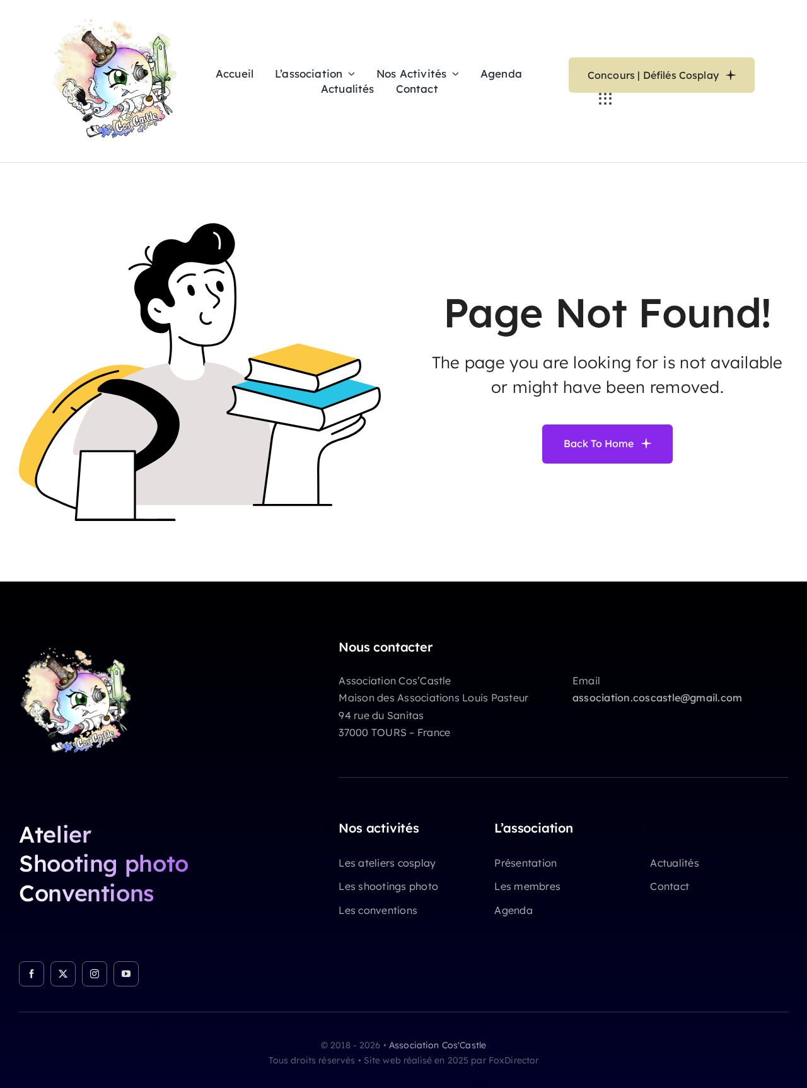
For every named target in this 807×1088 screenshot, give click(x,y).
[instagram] (94, 973)
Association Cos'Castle (437, 1045)
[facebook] (31, 973)
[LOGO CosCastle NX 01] (121, 15)
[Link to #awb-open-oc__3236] (605, 99)
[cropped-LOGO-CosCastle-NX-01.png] (82, 644)
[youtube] (126, 973)
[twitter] (63, 973)
